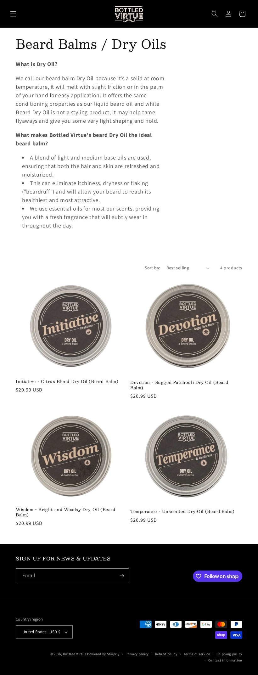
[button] (13, 14)
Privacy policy (137, 654)
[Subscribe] (122, 575)
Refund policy (166, 654)
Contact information (225, 660)
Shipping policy (229, 654)
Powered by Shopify (103, 654)
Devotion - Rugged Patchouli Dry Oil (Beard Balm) (179, 385)
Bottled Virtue (74, 654)
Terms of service (197, 654)
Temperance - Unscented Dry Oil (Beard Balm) (182, 511)
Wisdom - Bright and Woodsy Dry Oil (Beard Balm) (65, 512)
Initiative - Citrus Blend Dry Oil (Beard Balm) (67, 381)
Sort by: (152, 268)
